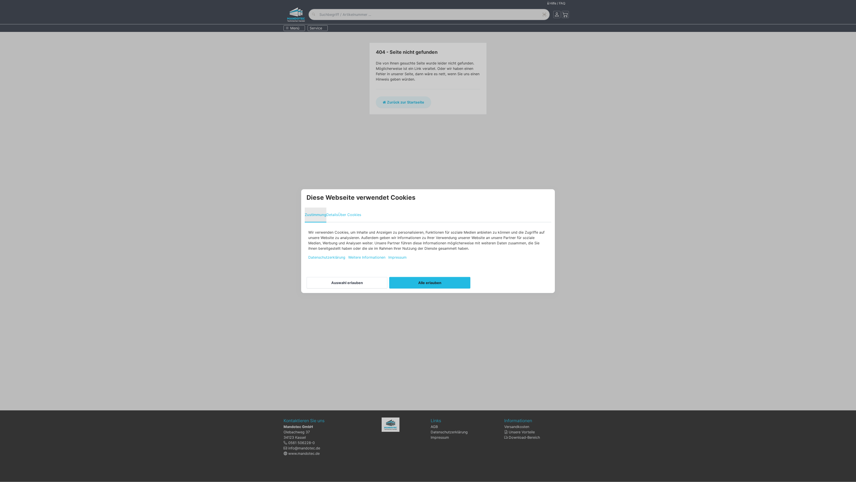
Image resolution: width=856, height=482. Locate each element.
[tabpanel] (428, 244)
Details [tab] (332, 214)
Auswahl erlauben (347, 282)
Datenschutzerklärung (326, 257)
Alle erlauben (429, 282)
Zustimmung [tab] (315, 214)
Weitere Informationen (366, 257)
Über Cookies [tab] (349, 214)
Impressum (397, 257)
